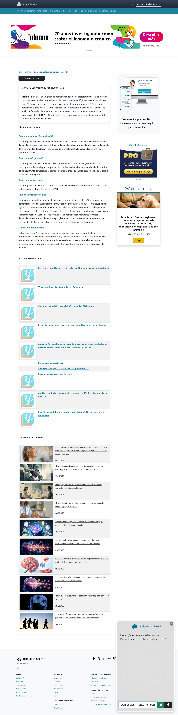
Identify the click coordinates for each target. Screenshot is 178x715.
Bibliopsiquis (59, 689)
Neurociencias (21, 692)
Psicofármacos (59, 685)
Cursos (113, 10)
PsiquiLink (95, 682)
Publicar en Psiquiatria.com (101, 704)
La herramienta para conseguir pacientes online (137, 123)
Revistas (57, 692)
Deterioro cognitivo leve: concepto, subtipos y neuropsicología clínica (73, 268)
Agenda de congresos (99, 701)
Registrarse (58, 708)
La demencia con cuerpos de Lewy (55, 374)
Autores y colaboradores (101, 685)
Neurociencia (79, 10)
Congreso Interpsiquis (99, 697)
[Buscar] (132, 4)
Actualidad (42, 10)
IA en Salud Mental (26, 10)
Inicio (21, 71)
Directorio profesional (99, 678)
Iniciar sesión (59, 704)
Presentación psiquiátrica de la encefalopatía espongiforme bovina (72, 325)
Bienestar (92, 10)
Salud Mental (21, 689)
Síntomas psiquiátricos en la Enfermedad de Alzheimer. (66, 306)
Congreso (103, 10)
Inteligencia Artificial (24, 696)
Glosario (29, 71)
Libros (56, 696)
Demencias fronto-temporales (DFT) (52, 71)
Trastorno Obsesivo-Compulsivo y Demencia (60, 287)
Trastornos (20, 685)
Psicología (66, 10)
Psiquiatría (54, 10)
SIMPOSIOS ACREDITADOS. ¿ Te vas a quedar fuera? (63, 368)
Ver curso (138, 240)
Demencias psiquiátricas (50, 363)
